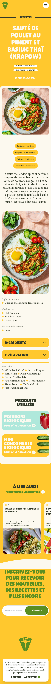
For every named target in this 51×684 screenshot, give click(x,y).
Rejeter (16, 677)
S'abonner (37, 610)
